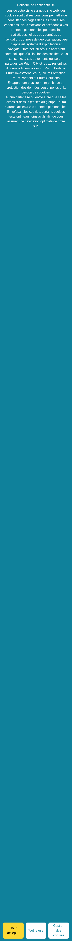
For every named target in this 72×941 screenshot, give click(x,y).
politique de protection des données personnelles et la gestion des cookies (36, 87)
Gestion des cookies (58, 930)
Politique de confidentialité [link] (36, 5)
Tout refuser (36, 930)
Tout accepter (13, 930)
